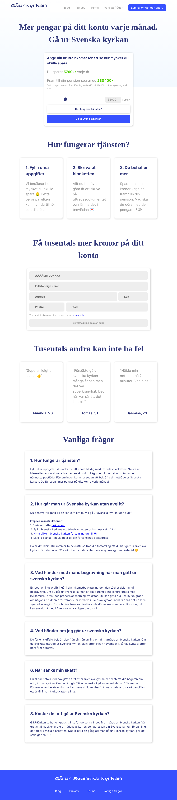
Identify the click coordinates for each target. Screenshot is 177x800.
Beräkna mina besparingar (88, 322)
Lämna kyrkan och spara (147, 7)
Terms (95, 7)
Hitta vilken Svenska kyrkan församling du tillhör (65, 533)
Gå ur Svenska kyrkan (88, 118)
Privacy (80, 7)
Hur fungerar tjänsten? (88, 109)
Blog (67, 7)
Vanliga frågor (113, 7)
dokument (58, 525)
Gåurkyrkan (29, 5)
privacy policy (79, 315)
